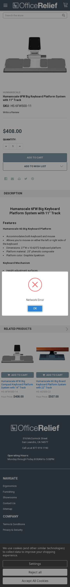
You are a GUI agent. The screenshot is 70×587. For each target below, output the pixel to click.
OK (35, 308)
